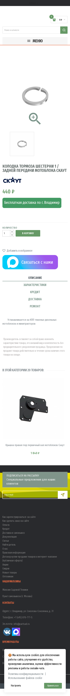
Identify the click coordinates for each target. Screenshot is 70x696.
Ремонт (35, 306)
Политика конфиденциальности (25, 674)
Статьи (5, 540)
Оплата (5, 524)
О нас (5, 548)
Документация (9, 536)
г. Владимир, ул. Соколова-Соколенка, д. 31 (32, 611)
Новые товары (9, 572)
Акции (5, 564)
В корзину (28, 233)
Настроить (16, 685)
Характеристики (35, 285)
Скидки (5, 568)
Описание (35, 278)
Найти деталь (9, 544)
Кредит (35, 292)
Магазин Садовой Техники (15, 589)
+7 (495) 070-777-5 (23, 617)
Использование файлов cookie (25, 678)
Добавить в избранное (19, 250)
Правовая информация (13, 552)
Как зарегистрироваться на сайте (19, 516)
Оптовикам (7, 576)
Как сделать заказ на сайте (15, 520)
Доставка (35, 299)
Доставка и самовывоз (13, 532)
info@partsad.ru (22, 623)
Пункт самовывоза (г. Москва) (17, 596)
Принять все (53, 685)
